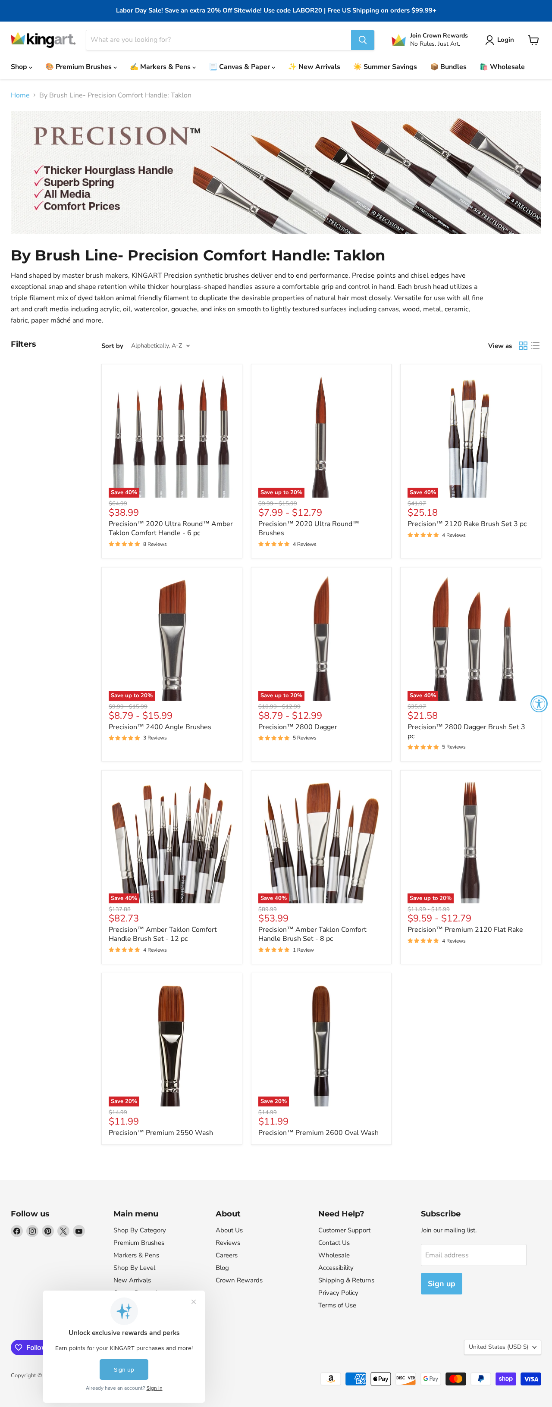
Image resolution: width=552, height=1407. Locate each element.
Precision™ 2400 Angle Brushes (160, 727)
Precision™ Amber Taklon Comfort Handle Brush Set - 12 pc (163, 934)
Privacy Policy (338, 1292)
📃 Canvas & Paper (240, 67)
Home (20, 95)
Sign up (441, 1284)
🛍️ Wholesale (502, 67)
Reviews (228, 1242)
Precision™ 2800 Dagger (297, 727)
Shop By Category (139, 1230)
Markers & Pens (136, 1255)
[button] (501, 40)
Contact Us (334, 1242)
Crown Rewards (239, 1280)
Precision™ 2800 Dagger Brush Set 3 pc (466, 731)
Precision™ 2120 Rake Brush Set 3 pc (467, 524)
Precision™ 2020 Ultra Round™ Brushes (308, 528)
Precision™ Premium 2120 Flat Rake (465, 929)
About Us (229, 1230)
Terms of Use (337, 1305)
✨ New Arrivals (314, 67)
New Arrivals (132, 1280)
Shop (20, 67)
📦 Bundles (448, 67)
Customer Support (344, 1230)
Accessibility (336, 1267)
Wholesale (334, 1255)
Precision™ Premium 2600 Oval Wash (318, 1133)
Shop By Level (134, 1267)
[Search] (362, 40)
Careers (227, 1255)
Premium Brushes (138, 1242)
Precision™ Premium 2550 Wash (161, 1133)
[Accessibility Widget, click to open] (539, 703)
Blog (222, 1267)
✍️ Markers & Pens (161, 67)
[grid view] (523, 346)
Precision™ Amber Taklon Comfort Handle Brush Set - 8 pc (312, 934)
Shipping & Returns (346, 1280)
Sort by (112, 346)
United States (498, 1347)
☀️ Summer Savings (385, 67)
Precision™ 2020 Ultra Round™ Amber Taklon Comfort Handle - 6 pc (171, 528)
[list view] (535, 346)
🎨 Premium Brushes (79, 67)
